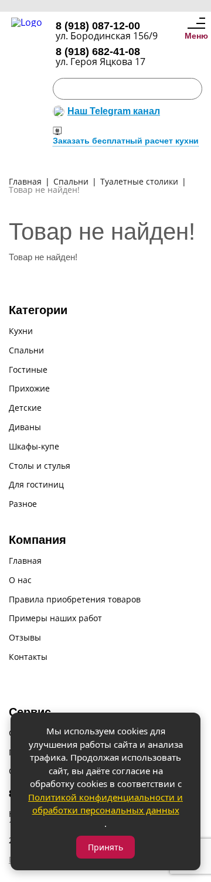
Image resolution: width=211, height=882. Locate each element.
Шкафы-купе (34, 447)
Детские (25, 408)
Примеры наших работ (55, 619)
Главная (25, 182)
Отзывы (25, 638)
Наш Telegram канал (113, 111)
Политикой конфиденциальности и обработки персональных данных (105, 803)
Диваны (25, 428)
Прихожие (29, 389)
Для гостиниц (36, 485)
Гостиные (28, 370)
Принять (105, 847)
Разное (23, 504)
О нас (20, 580)
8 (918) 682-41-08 (98, 51)
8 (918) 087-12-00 (98, 26)
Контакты (28, 657)
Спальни (71, 182)
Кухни (21, 331)
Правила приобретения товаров (75, 600)
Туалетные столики (139, 182)
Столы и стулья (39, 466)
